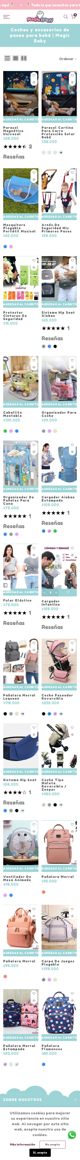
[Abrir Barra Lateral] (5, 585)
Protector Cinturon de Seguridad (15, 316)
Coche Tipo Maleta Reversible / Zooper (54, 784)
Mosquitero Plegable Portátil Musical (19, 228)
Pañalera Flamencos (52, 1047)
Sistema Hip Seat (20, 780)
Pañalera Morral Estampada (19, 1047)
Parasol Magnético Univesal (13, 131)
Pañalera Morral (58, 877)
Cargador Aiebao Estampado (58, 498)
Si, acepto (40, 1152)
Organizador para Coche (59, 414)
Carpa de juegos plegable (58, 962)
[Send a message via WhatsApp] (72, 1135)
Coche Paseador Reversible (57, 696)
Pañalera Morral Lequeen (19, 696)
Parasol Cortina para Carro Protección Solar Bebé (58, 132)
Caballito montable (12, 414)
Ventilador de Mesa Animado (17, 878)
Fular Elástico (17, 600)
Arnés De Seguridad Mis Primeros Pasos (57, 228)
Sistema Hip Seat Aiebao (58, 314)
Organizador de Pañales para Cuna (18, 500)
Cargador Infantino (51, 602)
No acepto (52, 1144)
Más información (22, 1144)
